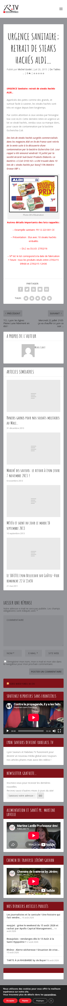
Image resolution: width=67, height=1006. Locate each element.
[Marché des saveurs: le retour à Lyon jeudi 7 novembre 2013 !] (33, 448)
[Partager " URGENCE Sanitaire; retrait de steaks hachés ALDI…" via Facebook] (20, 289)
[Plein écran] (59, 731)
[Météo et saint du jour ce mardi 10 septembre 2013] (33, 501)
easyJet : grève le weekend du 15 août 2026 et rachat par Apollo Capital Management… (32, 927)
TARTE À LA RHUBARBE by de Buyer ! (27, 960)
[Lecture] (7, 731)
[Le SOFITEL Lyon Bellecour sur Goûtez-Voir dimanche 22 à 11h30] (33, 554)
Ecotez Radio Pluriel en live (22, 683)
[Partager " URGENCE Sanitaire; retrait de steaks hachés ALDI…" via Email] (40, 289)
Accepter (10, 1000)
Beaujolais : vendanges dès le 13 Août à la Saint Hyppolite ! (30, 940)
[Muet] (54, 731)
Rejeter (25, 1000)
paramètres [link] (50, 994)
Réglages (40, 1000)
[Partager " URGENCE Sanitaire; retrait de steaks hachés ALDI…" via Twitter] (27, 289)
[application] (33, 717)
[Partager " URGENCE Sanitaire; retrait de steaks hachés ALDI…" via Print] (46, 289)
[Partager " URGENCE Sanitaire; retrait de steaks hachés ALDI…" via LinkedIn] (33, 289)
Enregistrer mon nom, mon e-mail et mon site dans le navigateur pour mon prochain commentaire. (32, 663)
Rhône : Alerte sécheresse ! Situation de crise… (33, 949)
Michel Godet (25, 69)
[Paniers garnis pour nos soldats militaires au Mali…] (33, 396)
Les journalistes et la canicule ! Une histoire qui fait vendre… (33, 916)
